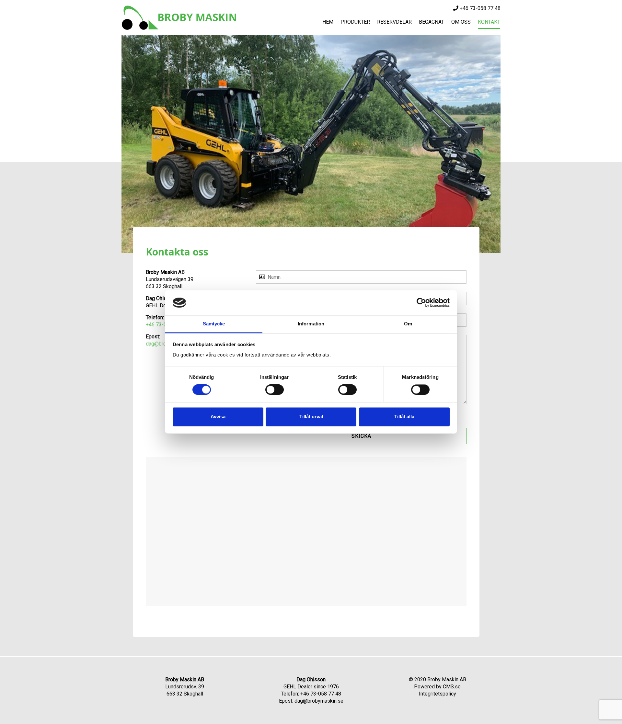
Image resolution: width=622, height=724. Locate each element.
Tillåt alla (404, 416)
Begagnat (431, 22)
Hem (327, 22)
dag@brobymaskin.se (318, 701)
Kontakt (489, 22)
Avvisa (218, 416)
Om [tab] (408, 323)
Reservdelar (394, 22)
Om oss (461, 22)
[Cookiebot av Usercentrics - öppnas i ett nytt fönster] (421, 303)
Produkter (355, 22)
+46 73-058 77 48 (479, 8)
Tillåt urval (311, 416)
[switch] (274, 390)
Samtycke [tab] (214, 323)
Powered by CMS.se (437, 687)
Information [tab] (311, 323)
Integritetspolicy (437, 694)
